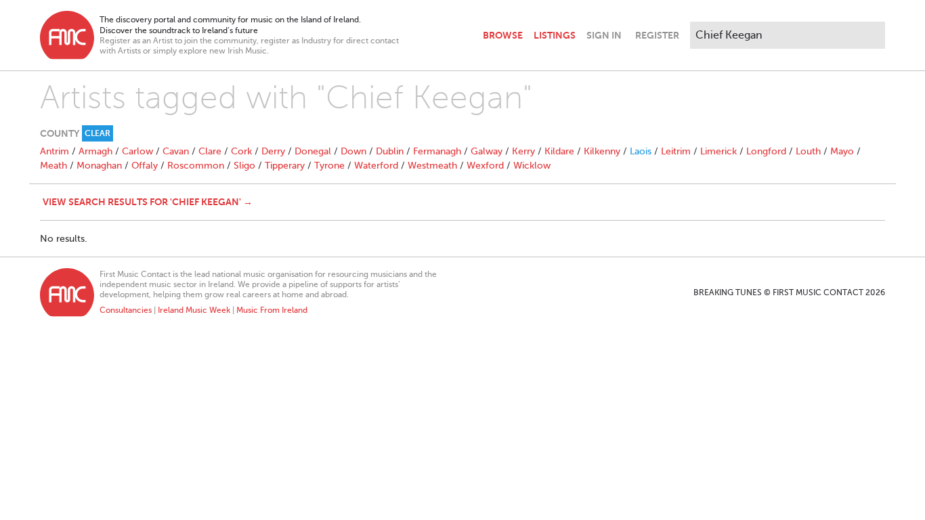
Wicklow (532, 165)
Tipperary (285, 165)
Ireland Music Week (194, 310)
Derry (273, 151)
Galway (486, 151)
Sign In (604, 35)
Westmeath (432, 165)
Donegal (313, 151)
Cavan (176, 151)
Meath (53, 165)
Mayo (842, 151)
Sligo (244, 165)
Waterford (376, 165)
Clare (209, 151)
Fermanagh (437, 151)
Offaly (144, 165)
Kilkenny (602, 151)
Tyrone (329, 165)
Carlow (137, 151)
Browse (503, 35)
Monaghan (99, 165)
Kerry (523, 151)
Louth (808, 151)
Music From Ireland (271, 310)
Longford (766, 151)
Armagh (95, 151)
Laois (640, 151)
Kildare (559, 151)
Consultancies (126, 310)
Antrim (54, 151)
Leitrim (676, 151)
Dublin (390, 151)
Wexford (485, 165)
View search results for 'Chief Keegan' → (148, 201)
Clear (97, 133)
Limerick (718, 151)
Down (353, 151)
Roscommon (195, 165)
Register (657, 35)
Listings (555, 35)
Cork (241, 151)
